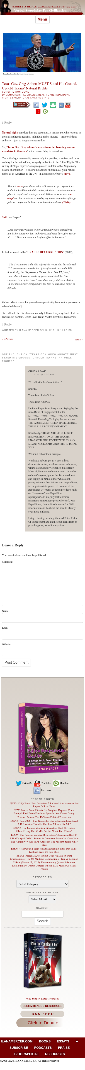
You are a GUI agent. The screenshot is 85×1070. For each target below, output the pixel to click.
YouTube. (46, 782)
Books (45, 1041)
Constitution (11, 92)
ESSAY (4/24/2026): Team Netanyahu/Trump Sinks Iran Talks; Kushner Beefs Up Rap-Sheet (44, 850)
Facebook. (46, 790)
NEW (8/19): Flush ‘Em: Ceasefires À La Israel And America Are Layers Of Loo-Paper (44, 805)
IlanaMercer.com (17, 1041)
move (20, 186)
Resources (55, 1054)
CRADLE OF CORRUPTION (45, 252)
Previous (7, 338)
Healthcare (46, 95)
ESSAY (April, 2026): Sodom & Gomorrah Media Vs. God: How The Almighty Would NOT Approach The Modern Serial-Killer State (44, 841)
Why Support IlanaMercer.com (42, 998)
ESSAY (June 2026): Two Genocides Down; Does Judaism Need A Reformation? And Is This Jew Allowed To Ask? (44, 822)
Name (5, 611)
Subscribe (19, 1047)
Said (4, 217)
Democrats (13, 95)
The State (42, 98)
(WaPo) (66, 202)
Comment (7, 561)
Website (6, 644)
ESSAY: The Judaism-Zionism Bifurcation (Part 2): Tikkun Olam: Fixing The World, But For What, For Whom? (44, 829)
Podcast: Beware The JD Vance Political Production (44, 817)
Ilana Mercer (29, 330)
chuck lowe (37, 371)
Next (79, 339)
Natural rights (10, 132)
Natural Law (26, 98)
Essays (63, 1041)
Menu (42, 19)
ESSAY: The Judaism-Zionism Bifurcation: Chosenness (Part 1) (44, 834)
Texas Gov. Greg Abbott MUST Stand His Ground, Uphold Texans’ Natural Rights (39, 86)
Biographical (26, 1054)
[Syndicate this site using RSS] (42, 1013)
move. (67, 174)
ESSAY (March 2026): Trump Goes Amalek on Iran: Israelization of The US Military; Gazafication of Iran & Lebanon (44, 857)
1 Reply (7, 122)
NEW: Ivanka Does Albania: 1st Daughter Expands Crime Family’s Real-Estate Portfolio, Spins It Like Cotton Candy (44, 811)
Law (14, 98)
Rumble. (64, 782)
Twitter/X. (27, 782)
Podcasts (43, 1047)
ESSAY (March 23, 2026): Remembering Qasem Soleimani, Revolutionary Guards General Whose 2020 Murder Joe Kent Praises (44, 865)
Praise (64, 1047)
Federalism (29, 95)
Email (5, 627)
